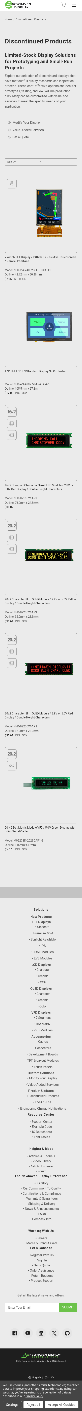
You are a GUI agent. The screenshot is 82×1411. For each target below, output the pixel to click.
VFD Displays (41, 1012)
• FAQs (41, 1214)
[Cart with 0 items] (63, 5)
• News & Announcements (41, 1209)
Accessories (41, 1037)
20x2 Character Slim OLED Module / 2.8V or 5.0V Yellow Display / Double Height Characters (40, 601)
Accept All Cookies (61, 1404)
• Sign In (41, 1260)
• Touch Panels (42, 1067)
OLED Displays (41, 989)
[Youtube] (28, 1333)
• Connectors (42, 1048)
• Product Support (41, 1281)
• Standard (42, 927)
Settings (12, 1404)
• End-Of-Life (42, 1102)
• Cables (42, 1042)
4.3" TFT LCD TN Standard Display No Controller (35, 371)
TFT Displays (41, 922)
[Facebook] (15, 1333)
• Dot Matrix (42, 1024)
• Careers (41, 1238)
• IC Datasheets (41, 1132)
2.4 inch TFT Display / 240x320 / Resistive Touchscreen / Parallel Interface (40, 259)
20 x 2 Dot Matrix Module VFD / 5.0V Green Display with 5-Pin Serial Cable (40, 829)
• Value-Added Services (42, 1085)
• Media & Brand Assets (41, 1243)
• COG (42, 982)
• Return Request (41, 1276)
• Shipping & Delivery (41, 1204)
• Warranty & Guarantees (41, 1198)
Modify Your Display (27, 122)
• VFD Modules (42, 1030)
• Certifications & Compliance (41, 1193)
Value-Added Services (28, 130)
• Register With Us (41, 1255)
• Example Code (41, 1127)
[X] (54, 1333)
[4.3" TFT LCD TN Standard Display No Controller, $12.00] (49, 328)
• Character (42, 970)
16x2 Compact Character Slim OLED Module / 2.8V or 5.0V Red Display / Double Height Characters (39, 487)
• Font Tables (41, 1137)
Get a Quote (21, 137)
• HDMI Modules (42, 952)
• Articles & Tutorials (41, 1156)
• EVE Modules (42, 958)
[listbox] (31, 162)
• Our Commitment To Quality (41, 1188)
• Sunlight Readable (42, 939)
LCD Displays (41, 965)
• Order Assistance (41, 1270)
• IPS (42, 946)
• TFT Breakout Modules (42, 1060)
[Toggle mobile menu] (74, 5)
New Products (41, 917)
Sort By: (11, 161)
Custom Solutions (41, 1073)
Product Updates (41, 1091)
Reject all (33, 1404)
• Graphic (42, 976)
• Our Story (41, 1183)
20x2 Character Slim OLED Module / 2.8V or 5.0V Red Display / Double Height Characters (39, 715)
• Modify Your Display (42, 1078)
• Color (42, 1006)
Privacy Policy (34, 1396)
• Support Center (41, 1122)
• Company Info (41, 1219)
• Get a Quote (41, 1265)
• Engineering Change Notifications (42, 1108)
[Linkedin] (41, 1333)
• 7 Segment (42, 1018)
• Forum (41, 1171)
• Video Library (41, 1161)
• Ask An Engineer (41, 1166)
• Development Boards (42, 1054)
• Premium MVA (42, 933)
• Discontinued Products (42, 1096)
